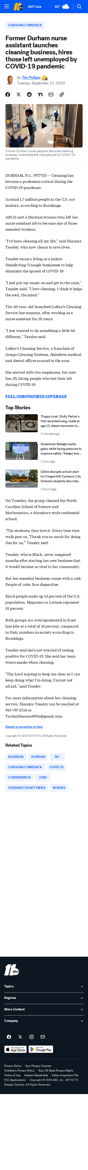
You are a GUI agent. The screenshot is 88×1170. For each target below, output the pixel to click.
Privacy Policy (12, 1066)
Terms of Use (12, 1075)
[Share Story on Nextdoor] (40, 94)
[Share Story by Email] (51, 94)
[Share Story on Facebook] (8, 94)
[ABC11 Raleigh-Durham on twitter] (20, 1037)
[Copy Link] (62, 94)
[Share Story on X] (19, 94)
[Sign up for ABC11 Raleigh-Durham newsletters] (42, 1037)
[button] (6, 6)
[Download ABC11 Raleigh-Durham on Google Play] (41, 1049)
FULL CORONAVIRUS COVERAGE (36, 396)
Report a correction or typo (23, 727)
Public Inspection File (65, 1075)
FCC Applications (15, 1080)
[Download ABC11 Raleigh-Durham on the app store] (15, 1049)
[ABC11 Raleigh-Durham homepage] (18, 6)
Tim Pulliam (31, 77)
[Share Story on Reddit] (29, 94)
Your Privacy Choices (38, 1066)
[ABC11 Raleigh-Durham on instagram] (31, 1037)
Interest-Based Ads (36, 1075)
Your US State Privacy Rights (55, 1070)
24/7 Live (34, 6)
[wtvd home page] (11, 969)
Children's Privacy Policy (19, 1070)
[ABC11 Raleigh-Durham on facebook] (9, 1037)
